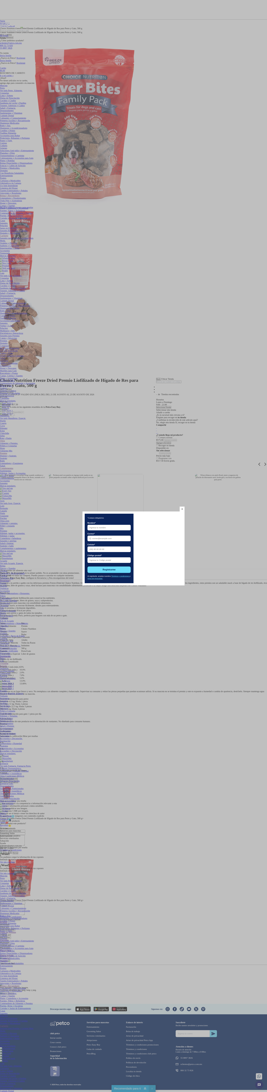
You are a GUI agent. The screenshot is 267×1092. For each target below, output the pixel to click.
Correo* (91, 534)
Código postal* (94, 555)
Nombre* (91, 523)
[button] (182, 509)
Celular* (91, 544)
